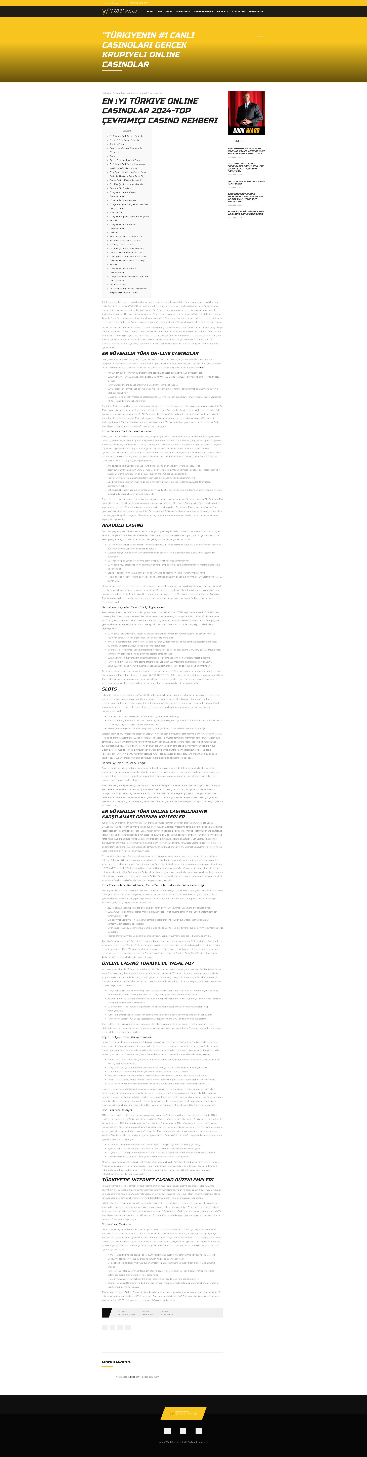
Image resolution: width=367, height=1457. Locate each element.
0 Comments (167, 1314)
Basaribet (261, 36)
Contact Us (238, 11)
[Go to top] (183, 1413)
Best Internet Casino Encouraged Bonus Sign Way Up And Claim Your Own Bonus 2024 (245, 168)
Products (222, 11)
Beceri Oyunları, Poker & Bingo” (125, 160)
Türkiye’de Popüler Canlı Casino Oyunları (130, 216)
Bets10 (113, 220)
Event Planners (203, 11)
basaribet (200, 367)
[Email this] (128, 1327)
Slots (112, 156)
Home (150, 11)
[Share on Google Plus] (120, 1327)
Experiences (183, 11)
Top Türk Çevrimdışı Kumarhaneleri (127, 184)
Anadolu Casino (117, 144)
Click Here (240, 141)
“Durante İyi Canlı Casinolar (123, 200)
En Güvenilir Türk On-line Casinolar (127, 136)
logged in (134, 1377)
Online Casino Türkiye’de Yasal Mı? (127, 180)
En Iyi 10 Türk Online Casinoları (125, 140)
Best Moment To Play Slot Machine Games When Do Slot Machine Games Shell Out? (246, 151)
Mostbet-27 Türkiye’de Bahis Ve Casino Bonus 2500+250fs (246, 212)
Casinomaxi (115, 232)
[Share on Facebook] (105, 1327)
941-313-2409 (111, 3)
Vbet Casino (116, 212)
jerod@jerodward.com (136, 3)
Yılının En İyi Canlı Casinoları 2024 (126, 236)
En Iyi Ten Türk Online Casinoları (125, 240)
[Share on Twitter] (112, 1327)
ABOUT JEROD (164, 11)
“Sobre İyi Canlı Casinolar (122, 244)
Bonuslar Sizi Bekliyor (120, 188)
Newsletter (256, 11)
